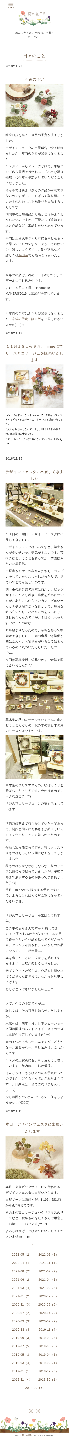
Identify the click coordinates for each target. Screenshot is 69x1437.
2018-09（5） (35, 1387)
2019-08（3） (48, 1337)
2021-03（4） (22, 1288)
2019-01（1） (22, 1371)
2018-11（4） (22, 1379)
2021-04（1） (48, 1279)
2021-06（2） (22, 1279)
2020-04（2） (48, 1313)
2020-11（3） (22, 1304)
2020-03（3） (22, 1321)
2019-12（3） (22, 1329)
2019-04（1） (48, 1354)
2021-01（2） (22, 1296)
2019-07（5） (22, 1346)
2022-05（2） (22, 1254)
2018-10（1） (48, 1379)
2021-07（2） (48, 1271)
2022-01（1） (22, 1262)
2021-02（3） (48, 1288)
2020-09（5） (48, 1304)
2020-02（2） (48, 1321)
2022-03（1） (48, 1254)
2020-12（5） (48, 1296)
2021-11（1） (49, 1262)
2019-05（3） (22, 1354)
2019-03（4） (22, 1363)
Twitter (23, 255)
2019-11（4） (49, 1329)
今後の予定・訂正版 (26, 319)
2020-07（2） (22, 1313)
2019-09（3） (22, 1337)
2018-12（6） (48, 1371)
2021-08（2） (22, 1271)
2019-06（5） (48, 1346)
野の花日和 (27, 1435)
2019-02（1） (48, 1363)
